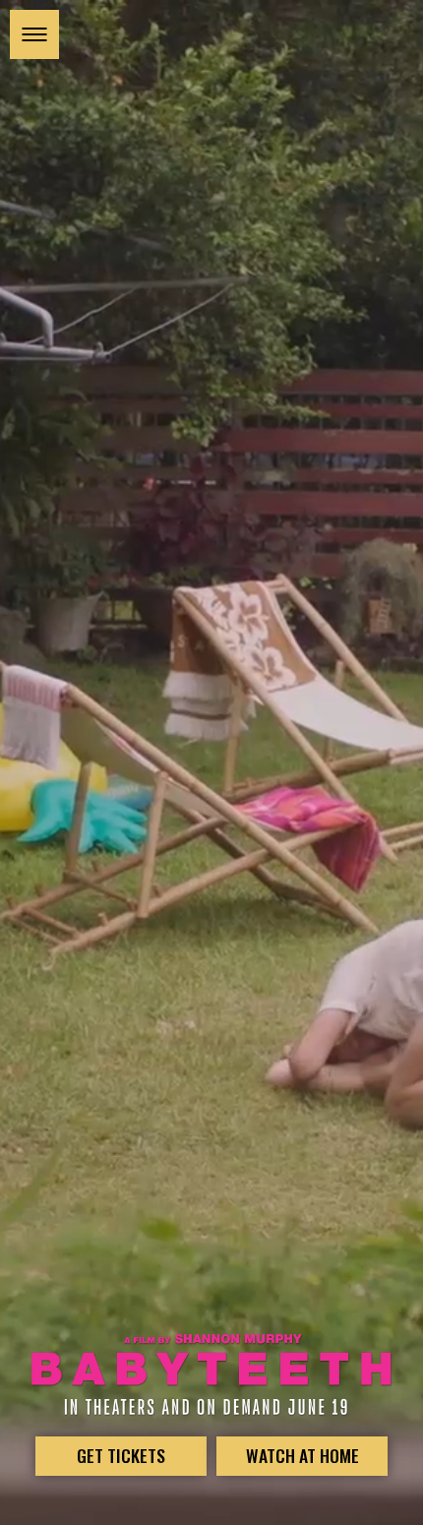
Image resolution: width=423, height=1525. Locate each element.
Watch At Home (302, 1455)
